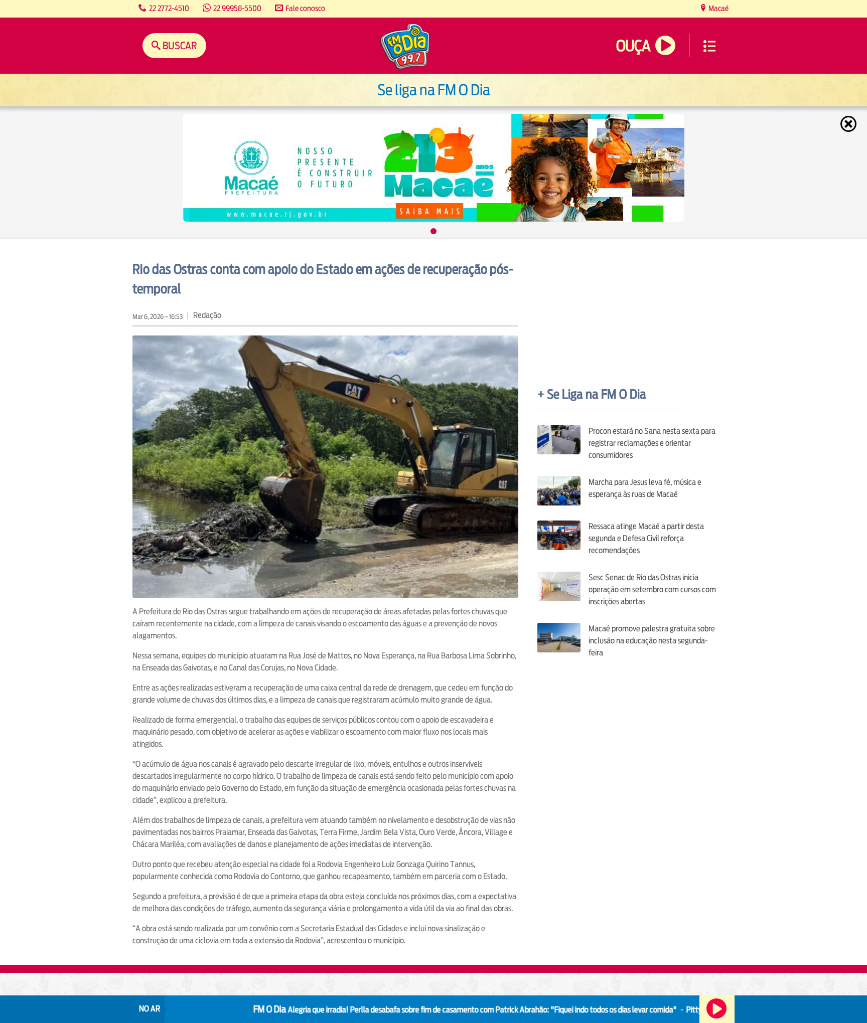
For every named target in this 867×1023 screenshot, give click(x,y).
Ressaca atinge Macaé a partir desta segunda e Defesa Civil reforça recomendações (646, 538)
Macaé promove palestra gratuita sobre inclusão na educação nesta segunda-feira (652, 640)
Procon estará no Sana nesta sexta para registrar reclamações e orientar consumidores (652, 443)
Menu (709, 46)
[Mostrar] (433, 231)
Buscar (179, 45)
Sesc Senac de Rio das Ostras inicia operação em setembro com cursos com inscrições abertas (652, 589)
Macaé (718, 8)
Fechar (849, 123)
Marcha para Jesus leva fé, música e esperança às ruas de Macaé (645, 488)
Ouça (633, 46)
